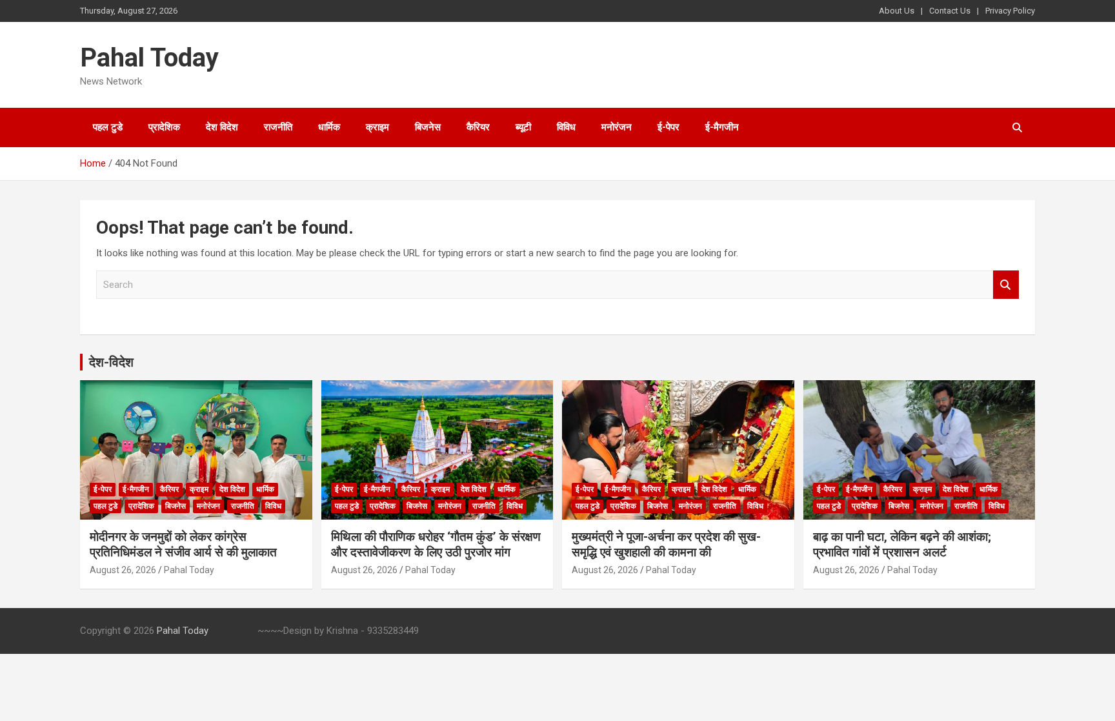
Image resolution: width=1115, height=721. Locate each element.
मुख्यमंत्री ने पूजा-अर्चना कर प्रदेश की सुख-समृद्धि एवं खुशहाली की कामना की (666, 544)
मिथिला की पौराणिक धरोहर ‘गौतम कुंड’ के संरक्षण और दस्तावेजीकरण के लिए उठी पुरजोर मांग (436, 544)
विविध (566, 127)
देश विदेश (222, 127)
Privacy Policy (1010, 10)
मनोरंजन (616, 127)
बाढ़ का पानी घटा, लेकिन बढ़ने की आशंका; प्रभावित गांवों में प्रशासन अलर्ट (902, 544)
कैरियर (478, 127)
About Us (896, 10)
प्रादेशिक (164, 127)
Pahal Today (149, 58)
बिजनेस (428, 127)
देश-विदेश (111, 362)
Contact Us (949, 10)
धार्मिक (329, 127)
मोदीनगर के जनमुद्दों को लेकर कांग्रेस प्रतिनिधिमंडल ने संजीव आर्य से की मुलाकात (183, 544)
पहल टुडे (108, 127)
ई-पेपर (668, 127)
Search (1006, 285)
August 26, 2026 (123, 570)
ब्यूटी (523, 127)
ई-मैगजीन (722, 127)
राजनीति (278, 127)
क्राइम (377, 127)
